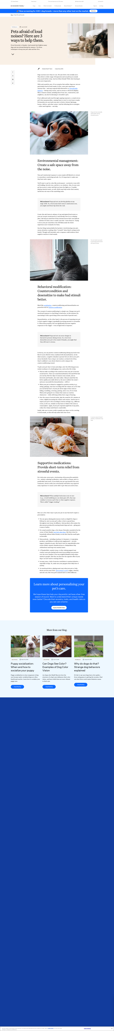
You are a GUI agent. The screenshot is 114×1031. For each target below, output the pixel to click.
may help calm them (60, 532)
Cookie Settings (87, 1028)
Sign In (95, 5)
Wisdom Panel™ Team (47, 68)
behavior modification (55, 307)
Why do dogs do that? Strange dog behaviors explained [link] (87, 667)
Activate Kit (100, 1)
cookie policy (51, 1028)
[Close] (111, 1028)
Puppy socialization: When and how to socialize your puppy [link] (22, 667)
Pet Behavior (14, 27)
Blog (12, 15)
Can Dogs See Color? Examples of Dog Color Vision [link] (55, 667)
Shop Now (93, 11)
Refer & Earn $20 (80, 1)
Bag (102, 5)
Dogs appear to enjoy (62, 570)
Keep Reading (17, 686)
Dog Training (14, 659)
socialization (47, 305)
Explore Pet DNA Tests (59, 607)
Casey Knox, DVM (59, 68)
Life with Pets (46, 659)
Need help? (33, 1)
